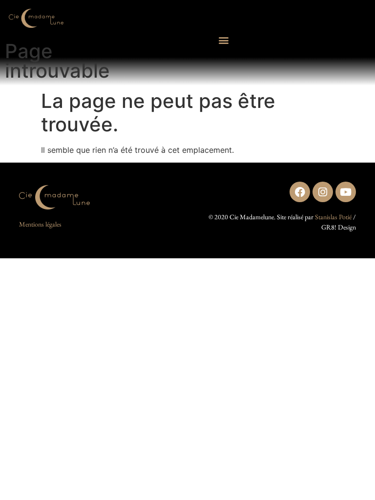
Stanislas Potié (333, 216)
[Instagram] (322, 192)
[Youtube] (345, 192)
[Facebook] (300, 192)
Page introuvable (57, 61)
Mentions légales (40, 224)
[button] (224, 40)
